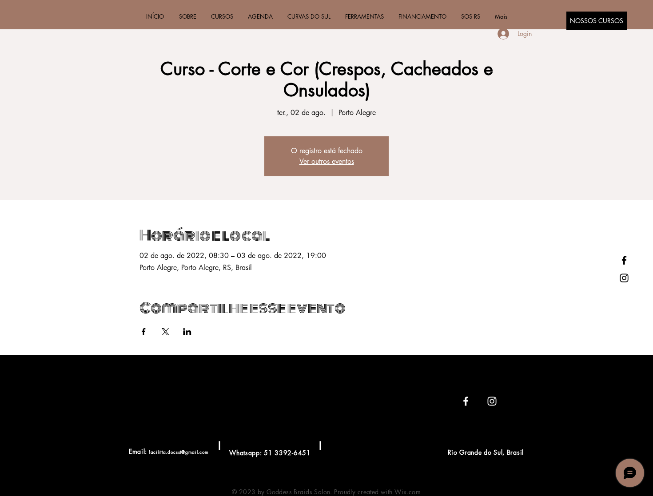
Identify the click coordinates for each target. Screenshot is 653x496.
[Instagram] (624, 278)
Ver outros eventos (326, 161)
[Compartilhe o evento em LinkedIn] (187, 331)
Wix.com (407, 492)
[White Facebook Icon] (466, 401)
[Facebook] (624, 260)
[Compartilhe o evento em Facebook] (143, 331)
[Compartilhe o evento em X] (165, 331)
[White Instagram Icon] (492, 401)
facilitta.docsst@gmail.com (179, 451)
